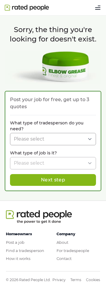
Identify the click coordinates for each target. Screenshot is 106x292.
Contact (64, 258)
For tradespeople (73, 250)
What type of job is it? (33, 153)
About (62, 242)
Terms (75, 280)
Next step (53, 180)
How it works (18, 258)
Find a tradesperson (25, 250)
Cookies (93, 280)
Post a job (15, 242)
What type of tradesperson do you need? (46, 125)
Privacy (59, 280)
